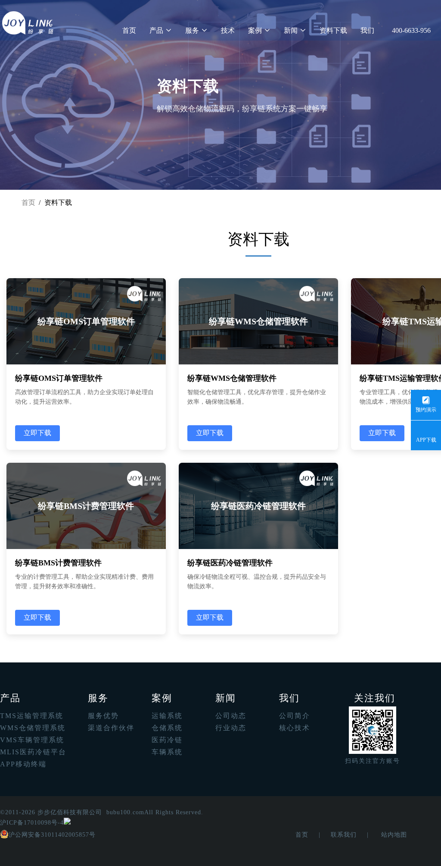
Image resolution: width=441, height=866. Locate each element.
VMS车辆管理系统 (32, 740)
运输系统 (167, 715)
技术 (228, 30)
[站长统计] (67, 822)
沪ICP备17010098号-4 (32, 822)
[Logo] (28, 22)
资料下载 (333, 30)
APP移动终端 (23, 764)
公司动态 (230, 715)
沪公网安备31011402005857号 (52, 834)
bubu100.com (125, 812)
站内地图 (394, 834)
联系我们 (344, 834)
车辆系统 (167, 752)
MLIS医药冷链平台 (33, 752)
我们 (367, 30)
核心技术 (294, 727)
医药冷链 (167, 740)
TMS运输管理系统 (31, 715)
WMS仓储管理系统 (32, 727)
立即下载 (37, 432)
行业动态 (230, 727)
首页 (129, 30)
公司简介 (294, 715)
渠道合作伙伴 (111, 727)
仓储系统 (167, 727)
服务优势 (103, 715)
